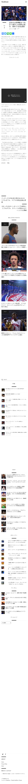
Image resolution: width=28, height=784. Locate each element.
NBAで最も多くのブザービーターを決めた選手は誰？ (15, 388)
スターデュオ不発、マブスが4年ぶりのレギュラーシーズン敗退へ (16, 528)
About (2, 766)
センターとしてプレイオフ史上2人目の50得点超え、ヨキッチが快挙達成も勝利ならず (16, 494)
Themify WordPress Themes (16, 780)
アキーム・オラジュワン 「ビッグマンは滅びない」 (15, 421)
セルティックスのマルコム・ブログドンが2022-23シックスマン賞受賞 (16, 511)
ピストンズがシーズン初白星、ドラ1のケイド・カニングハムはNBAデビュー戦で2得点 (13, 305)
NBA (8, 163)
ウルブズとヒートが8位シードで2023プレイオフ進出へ (16, 523)
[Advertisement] (14, 72)
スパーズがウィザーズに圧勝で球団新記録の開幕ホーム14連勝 (16, 607)
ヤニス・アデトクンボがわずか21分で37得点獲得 (16, 598)
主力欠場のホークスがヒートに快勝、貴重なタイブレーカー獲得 (16, 603)
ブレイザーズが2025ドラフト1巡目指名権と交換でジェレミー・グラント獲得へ (14, 246)
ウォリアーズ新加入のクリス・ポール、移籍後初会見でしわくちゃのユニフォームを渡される (16, 476)
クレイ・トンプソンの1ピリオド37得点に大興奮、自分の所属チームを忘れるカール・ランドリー (17, 573)
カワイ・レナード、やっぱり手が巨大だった (17, 549)
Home (2, 762)
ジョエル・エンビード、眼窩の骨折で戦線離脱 (16, 593)
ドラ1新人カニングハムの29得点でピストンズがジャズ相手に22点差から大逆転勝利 (14, 275)
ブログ (5, 224)
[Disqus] (14, 357)
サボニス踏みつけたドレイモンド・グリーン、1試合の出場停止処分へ (16, 517)
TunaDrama (4, 778)
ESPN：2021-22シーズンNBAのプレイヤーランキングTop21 (16, 416)
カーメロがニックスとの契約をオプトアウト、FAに (15, 612)
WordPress (8, 780)
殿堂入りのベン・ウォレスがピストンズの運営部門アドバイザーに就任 (13, 334)
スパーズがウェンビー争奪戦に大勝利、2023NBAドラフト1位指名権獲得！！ (16, 487)
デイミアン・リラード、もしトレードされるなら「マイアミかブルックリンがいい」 (16, 482)
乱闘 (15, 28)
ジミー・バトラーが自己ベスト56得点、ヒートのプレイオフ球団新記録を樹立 (16, 505)
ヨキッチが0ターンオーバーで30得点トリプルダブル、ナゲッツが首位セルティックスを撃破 (14, 208)
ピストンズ (11, 28)
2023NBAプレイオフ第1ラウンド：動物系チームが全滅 (16, 499)
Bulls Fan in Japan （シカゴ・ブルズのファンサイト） (14, 773)
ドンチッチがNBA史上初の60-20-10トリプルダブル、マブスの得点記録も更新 (13, 200)
